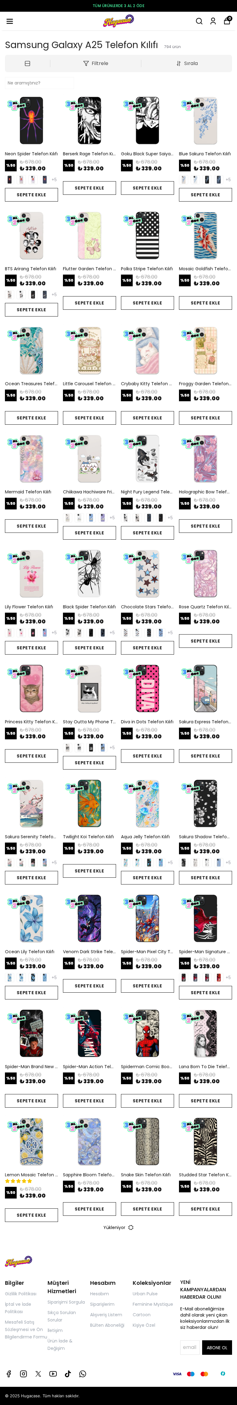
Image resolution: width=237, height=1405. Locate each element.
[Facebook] (8, 1374)
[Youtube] (53, 1374)
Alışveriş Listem (106, 1315)
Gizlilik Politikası (20, 1294)
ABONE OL (217, 1348)
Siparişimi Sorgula (66, 1302)
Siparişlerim (102, 1304)
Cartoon (142, 1315)
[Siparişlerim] (213, 21)
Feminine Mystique (153, 1304)
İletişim (55, 1330)
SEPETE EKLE (31, 195)
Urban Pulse (145, 1294)
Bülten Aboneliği (107, 1325)
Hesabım (99, 1294)
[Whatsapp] (82, 1374)
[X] (38, 1374)
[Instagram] (23, 1374)
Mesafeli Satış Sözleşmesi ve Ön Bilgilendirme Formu (26, 1329)
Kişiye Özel (144, 1325)
